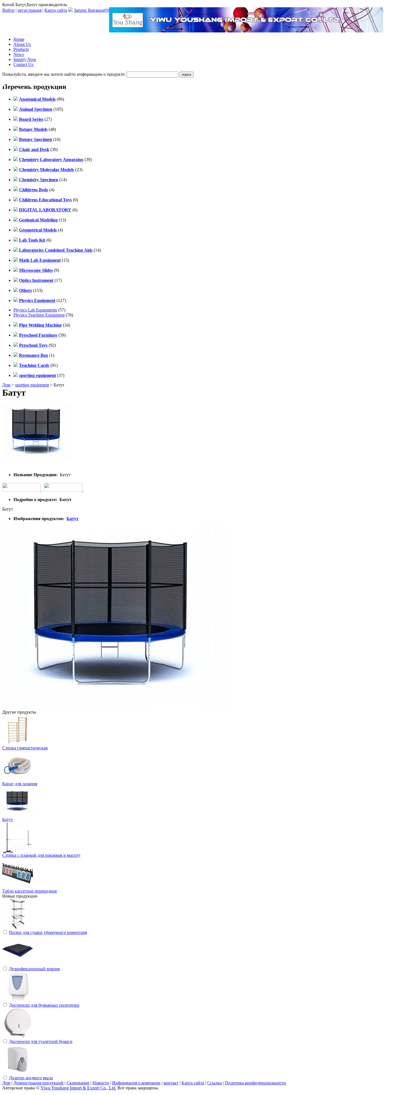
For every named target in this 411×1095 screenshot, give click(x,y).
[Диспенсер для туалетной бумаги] (17, 1037)
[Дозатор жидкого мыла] (17, 1073)
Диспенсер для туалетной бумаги (40, 1041)
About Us (22, 44)
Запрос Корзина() (91, 10)
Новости (101, 1082)
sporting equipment (32, 385)
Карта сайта (55, 10)
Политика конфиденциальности (255, 1082)
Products (21, 49)
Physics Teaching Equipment (39, 315)
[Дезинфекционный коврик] (17, 964)
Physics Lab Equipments (35, 310)
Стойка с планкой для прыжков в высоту (41, 855)
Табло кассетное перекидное (29, 891)
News (18, 54)
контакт (171, 1082)
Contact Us (23, 64)
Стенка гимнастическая (25, 747)
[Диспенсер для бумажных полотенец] (17, 1000)
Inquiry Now (24, 59)
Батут (73, 518)
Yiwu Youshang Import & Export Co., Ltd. (78, 1087)
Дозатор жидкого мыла (31, 1077)
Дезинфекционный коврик (34, 968)
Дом (6, 385)
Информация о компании (136, 1082)
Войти (8, 10)
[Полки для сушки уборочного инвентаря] (17, 928)
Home (18, 39)
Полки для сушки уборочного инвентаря (48, 932)
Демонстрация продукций (38, 1082)
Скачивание (78, 1082)
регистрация (29, 10)
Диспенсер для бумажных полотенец (44, 1005)
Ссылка (214, 1082)
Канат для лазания (19, 783)
